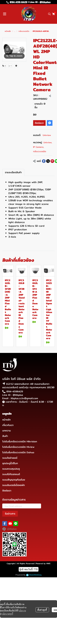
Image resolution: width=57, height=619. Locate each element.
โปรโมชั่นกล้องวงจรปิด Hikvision (19, 441)
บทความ (6, 430)
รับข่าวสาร (10, 514)
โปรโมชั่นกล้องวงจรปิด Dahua (18, 452)
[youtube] (10, 523)
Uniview (47, 135)
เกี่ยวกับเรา (8, 425)
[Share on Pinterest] (52, 161)
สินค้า (5, 436)
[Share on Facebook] (44, 161)
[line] (15, 523)
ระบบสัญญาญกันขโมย (13, 480)
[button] (49, 14)
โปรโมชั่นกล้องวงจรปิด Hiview (18, 447)
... (14, 31)
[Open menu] (5, 14)
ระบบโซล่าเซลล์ (9, 458)
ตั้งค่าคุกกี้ (42, 609)
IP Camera (38, 147)
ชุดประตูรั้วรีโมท (10, 463)
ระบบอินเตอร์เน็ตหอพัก (13, 485)
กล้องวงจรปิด (24, 31)
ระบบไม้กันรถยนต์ (11, 474)
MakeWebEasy (35, 575)
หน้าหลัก (8, 31)
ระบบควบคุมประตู (11, 469)
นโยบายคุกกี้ (7, 613)
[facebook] (4, 523)
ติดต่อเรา (39, 123)
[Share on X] (48, 161)
